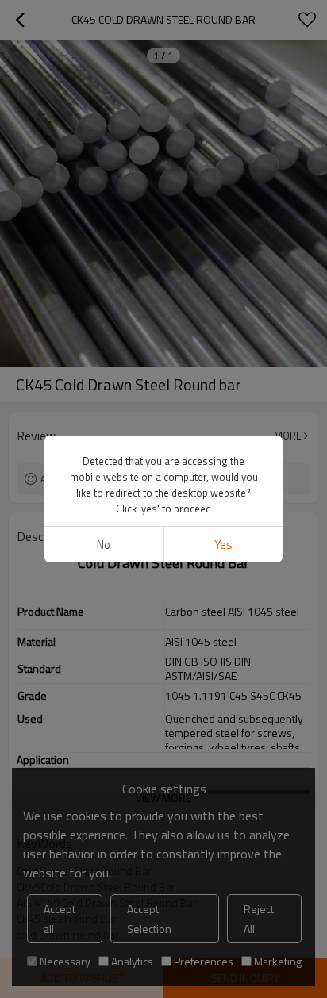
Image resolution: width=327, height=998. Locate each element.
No (103, 544)
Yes (223, 544)
